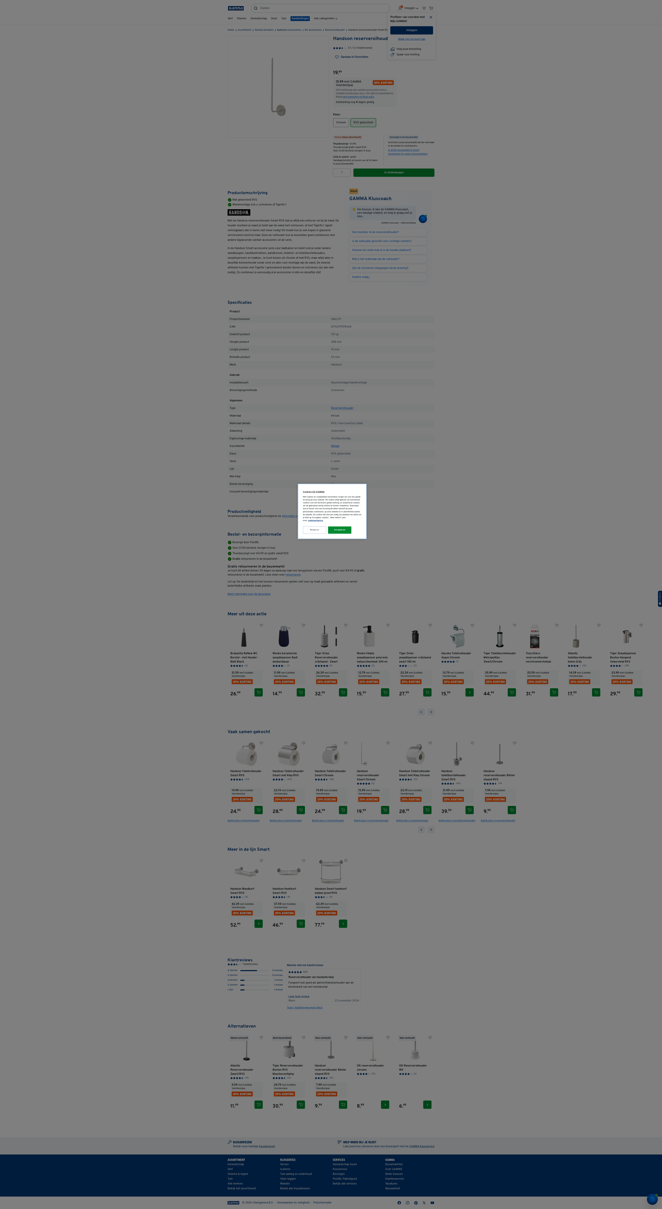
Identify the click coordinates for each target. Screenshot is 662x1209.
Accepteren (339, 530)
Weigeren (314, 530)
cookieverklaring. (315, 521)
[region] (332, 511)
